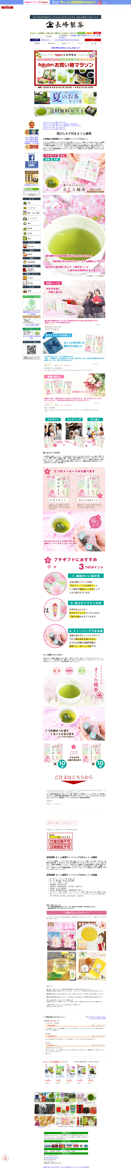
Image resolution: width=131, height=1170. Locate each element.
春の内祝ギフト (75, 124)
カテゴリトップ (47, 122)
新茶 (78, 35)
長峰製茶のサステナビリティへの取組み (31, 313)
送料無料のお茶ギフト (45, 40)
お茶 (53, 124)
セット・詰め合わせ (64, 124)
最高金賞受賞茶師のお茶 (66, 40)
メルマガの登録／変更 (32, 325)
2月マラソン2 (62, 129)
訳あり (63, 37)
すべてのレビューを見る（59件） (97, 1017)
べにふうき (62, 1167)
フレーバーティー (60, 127)
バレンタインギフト (76, 125)
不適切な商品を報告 (71, 829)
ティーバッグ (76, 1167)
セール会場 (55, 122)
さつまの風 (56, 40)
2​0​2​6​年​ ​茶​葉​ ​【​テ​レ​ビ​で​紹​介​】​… (70, 1077)
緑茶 (57, 124)
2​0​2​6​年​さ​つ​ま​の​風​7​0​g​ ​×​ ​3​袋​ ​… (49, 1077)
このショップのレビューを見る (98, 1018)
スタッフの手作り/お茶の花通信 (31, 337)
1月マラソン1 (62, 122)
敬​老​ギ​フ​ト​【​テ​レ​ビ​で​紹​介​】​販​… (91, 1077)
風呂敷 (87, 1167)
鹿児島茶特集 (76, 40)
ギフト (90, 35)
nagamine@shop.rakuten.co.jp (51, 1157)
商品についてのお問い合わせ (55, 829)
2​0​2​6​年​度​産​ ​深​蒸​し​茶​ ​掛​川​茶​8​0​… (60, 1077)
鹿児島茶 (84, 35)
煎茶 (58, 1167)
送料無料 (73, 35)
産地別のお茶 (69, 1167)
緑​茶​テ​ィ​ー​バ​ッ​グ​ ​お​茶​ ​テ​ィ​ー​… (81, 1077)
